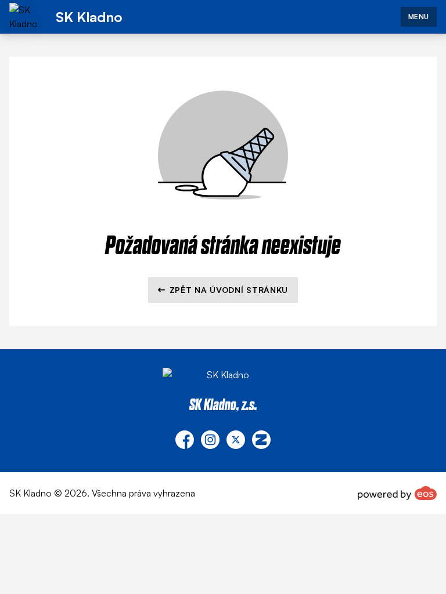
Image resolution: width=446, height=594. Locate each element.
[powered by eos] (397, 493)
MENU (418, 16)
